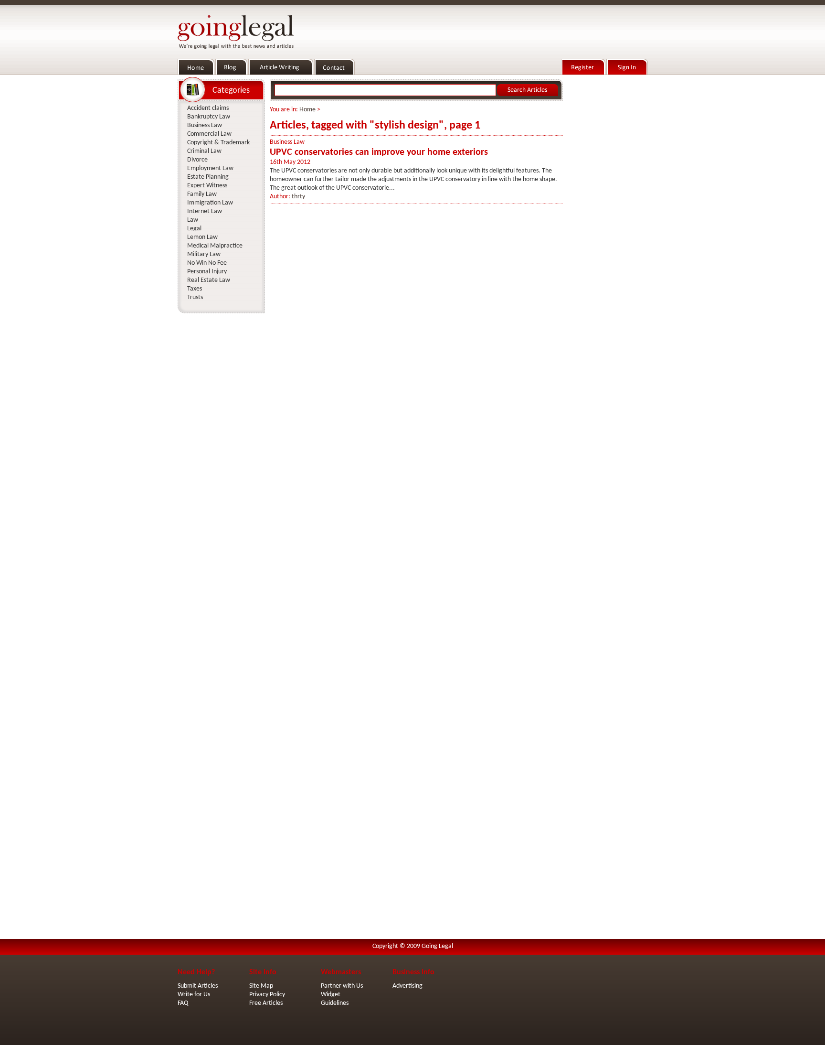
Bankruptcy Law (208, 116)
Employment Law (210, 168)
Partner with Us (342, 986)
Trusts (195, 297)
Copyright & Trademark (218, 142)
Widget (330, 994)
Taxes (194, 288)
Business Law (287, 142)
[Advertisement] (607, 220)
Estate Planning (208, 177)
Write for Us (194, 994)
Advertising (407, 986)
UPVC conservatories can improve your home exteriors (379, 152)
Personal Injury (207, 271)
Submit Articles (198, 986)
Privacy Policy (267, 994)
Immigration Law (210, 202)
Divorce (197, 159)
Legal (194, 228)
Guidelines (335, 1003)
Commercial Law (209, 134)
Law (192, 220)
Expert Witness (207, 185)
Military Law (204, 254)
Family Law (202, 194)
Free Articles (266, 1003)
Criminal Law (204, 151)
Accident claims (208, 108)
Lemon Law (202, 237)
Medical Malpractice (215, 245)
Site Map (261, 986)
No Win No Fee (207, 263)
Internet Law (204, 211)
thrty (298, 196)
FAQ (183, 1003)
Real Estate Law (208, 280)
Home (307, 109)
